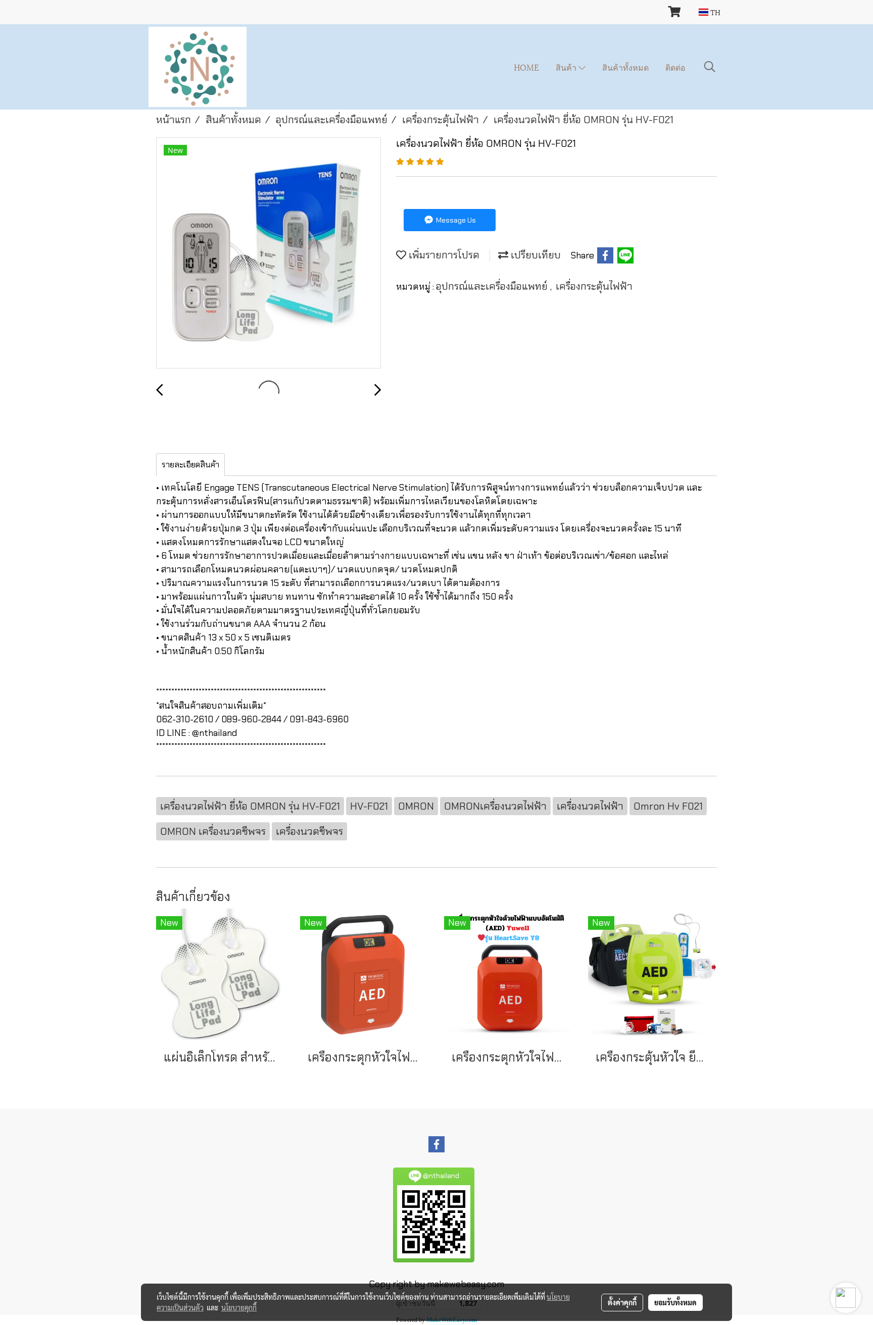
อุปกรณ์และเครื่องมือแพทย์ (493, 286)
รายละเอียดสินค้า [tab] (190, 464)
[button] (710, 66)
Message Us (455, 220)
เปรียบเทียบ (534, 254)
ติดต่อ (675, 67)
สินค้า (567, 67)
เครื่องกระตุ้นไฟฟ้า (594, 286)
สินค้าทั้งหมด (625, 67)
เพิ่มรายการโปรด (442, 254)
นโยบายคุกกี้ (239, 1307)
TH (714, 12)
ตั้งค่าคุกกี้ (622, 1302)
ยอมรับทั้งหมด (675, 1302)
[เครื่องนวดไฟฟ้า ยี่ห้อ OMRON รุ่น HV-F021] (268, 253)
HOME (526, 67)
